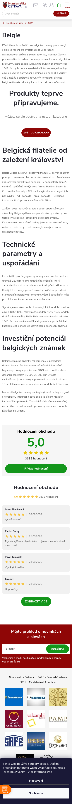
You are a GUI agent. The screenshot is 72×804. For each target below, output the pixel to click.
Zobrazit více (36, 602)
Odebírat (57, 649)
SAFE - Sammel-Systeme (52, 677)
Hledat (61, 13)
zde (49, 772)
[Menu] (67, 5)
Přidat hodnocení (36, 469)
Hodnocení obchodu (36, 487)
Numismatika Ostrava (21, 677)
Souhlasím (36, 793)
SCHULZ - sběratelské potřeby (38, 682)
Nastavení (36, 781)
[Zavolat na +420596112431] (45, 5)
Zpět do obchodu (36, 132)
